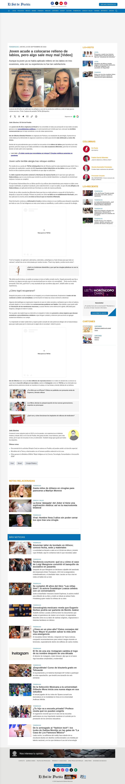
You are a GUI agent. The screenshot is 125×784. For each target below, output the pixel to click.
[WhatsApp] (19, 116)
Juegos (111, 10)
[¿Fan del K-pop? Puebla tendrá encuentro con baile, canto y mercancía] (88, 193)
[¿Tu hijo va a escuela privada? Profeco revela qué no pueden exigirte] (20, 713)
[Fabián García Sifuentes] (86, 158)
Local (14, 10)
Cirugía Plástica (31, 463)
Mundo (34, 10)
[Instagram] (65, 3)
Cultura (69, 10)
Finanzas (41, 10)
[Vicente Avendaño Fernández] (86, 168)
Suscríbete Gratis (99, 313)
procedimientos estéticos (27, 129)
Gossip (62, 10)
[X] (56, 3)
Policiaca (21, 10)
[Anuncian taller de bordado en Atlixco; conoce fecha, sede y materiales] (20, 549)
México (28, 10)
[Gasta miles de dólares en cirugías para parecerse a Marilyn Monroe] (20, 491)
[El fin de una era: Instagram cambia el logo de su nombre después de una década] (20, 655)
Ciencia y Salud (87, 10)
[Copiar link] (31, 116)
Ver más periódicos (108, 4)
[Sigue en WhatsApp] (74, 116)
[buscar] (116, 11)
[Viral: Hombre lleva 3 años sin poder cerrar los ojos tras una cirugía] (20, 520)
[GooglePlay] (75, 770)
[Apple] (71, 770)
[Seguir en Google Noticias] (77, 116)
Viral (12, 463)
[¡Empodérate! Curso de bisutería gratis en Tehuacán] (20, 672)
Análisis (48, 10)
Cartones (55, 10)
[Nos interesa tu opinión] (62, 753)
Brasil (20, 463)
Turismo (96, 10)
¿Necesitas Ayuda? (62, 765)
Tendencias (77, 10)
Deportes (104, 10)
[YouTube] (61, 3)
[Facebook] (52, 3)
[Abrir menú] (9, 10)
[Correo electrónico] (27, 116)
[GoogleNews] (67, 770)
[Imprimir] (36, 116)
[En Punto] (86, 149)
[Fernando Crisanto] (86, 177)
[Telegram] (23, 116)
